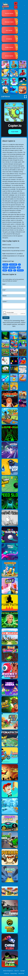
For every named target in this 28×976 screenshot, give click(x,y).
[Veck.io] (10, 586)
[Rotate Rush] (10, 484)
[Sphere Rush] (10, 399)
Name (4, 284)
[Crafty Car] (10, 823)
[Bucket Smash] (10, 670)
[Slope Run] (10, 433)
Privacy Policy (13, 973)
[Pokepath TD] (10, 738)
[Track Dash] (10, 552)
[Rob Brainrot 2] (10, 653)
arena (4, 270)
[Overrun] (10, 857)
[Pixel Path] (10, 603)
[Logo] (5, 5)
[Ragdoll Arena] (10, 687)
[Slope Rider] (10, 806)
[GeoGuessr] (10, 636)
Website (4, 295)
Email (4, 290)
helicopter (20, 270)
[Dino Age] (10, 721)
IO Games (5, 264)
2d (14, 270)
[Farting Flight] (10, 518)
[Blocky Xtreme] (10, 416)
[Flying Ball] (10, 874)
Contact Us (6, 973)
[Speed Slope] (10, 501)
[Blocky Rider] (10, 840)
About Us (16, 970)
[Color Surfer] (10, 535)
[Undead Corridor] (10, 908)
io (19, 264)
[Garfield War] (10, 569)
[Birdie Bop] (10, 467)
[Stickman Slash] (10, 959)
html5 (10, 270)
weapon (5, 267)
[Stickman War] (10, 772)
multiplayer (12, 267)
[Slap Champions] (10, 704)
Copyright (22, 970)
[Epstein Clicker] (10, 619)
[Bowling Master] (10, 450)
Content (4, 301)
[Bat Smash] (10, 789)
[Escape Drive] (10, 891)
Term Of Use (21, 973)
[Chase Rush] (10, 942)
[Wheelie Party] (10, 755)
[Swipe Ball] (10, 925)
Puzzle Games (13, 264)
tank (19, 267)
